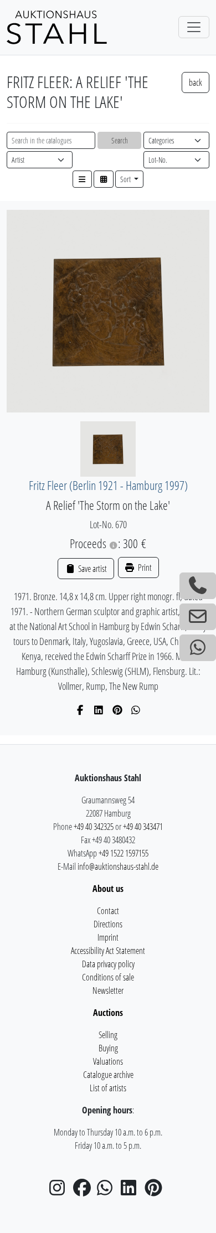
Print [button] (144, 567)
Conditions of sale (108, 977)
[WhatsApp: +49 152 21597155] (197, 647)
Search (119, 140)
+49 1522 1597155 (123, 853)
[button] (82, 179)
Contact (108, 911)
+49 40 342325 (94, 827)
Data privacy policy (108, 964)
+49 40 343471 (143, 827)
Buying (108, 1048)
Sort (126, 179)
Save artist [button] (91, 569)
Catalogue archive (108, 1075)
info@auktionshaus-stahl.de (118, 866)
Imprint (108, 937)
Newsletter (108, 990)
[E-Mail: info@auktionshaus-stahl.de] (197, 616)
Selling (108, 1035)
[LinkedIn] (98, 709)
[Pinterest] (117, 709)
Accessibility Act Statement (108, 951)
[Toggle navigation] (193, 27)
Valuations (108, 1061)
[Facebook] (80, 709)
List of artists (108, 1088)
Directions (108, 924)
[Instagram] (60, 1191)
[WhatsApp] (136, 709)
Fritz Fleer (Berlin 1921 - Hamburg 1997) (108, 485)
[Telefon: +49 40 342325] (197, 585)
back (195, 82)
